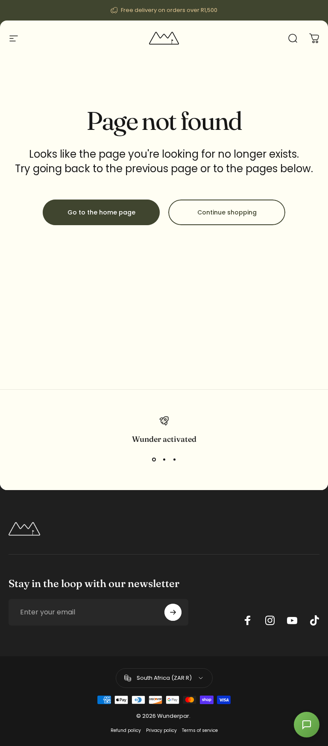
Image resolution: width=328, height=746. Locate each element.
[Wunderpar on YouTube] (292, 620)
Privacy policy (161, 730)
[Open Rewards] (306, 724)
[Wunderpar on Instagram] (270, 620)
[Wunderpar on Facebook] (248, 620)
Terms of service (200, 730)
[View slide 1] (154, 459)
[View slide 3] (174, 459)
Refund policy (126, 730)
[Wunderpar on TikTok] (314, 620)
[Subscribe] (173, 612)
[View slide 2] (164, 459)
